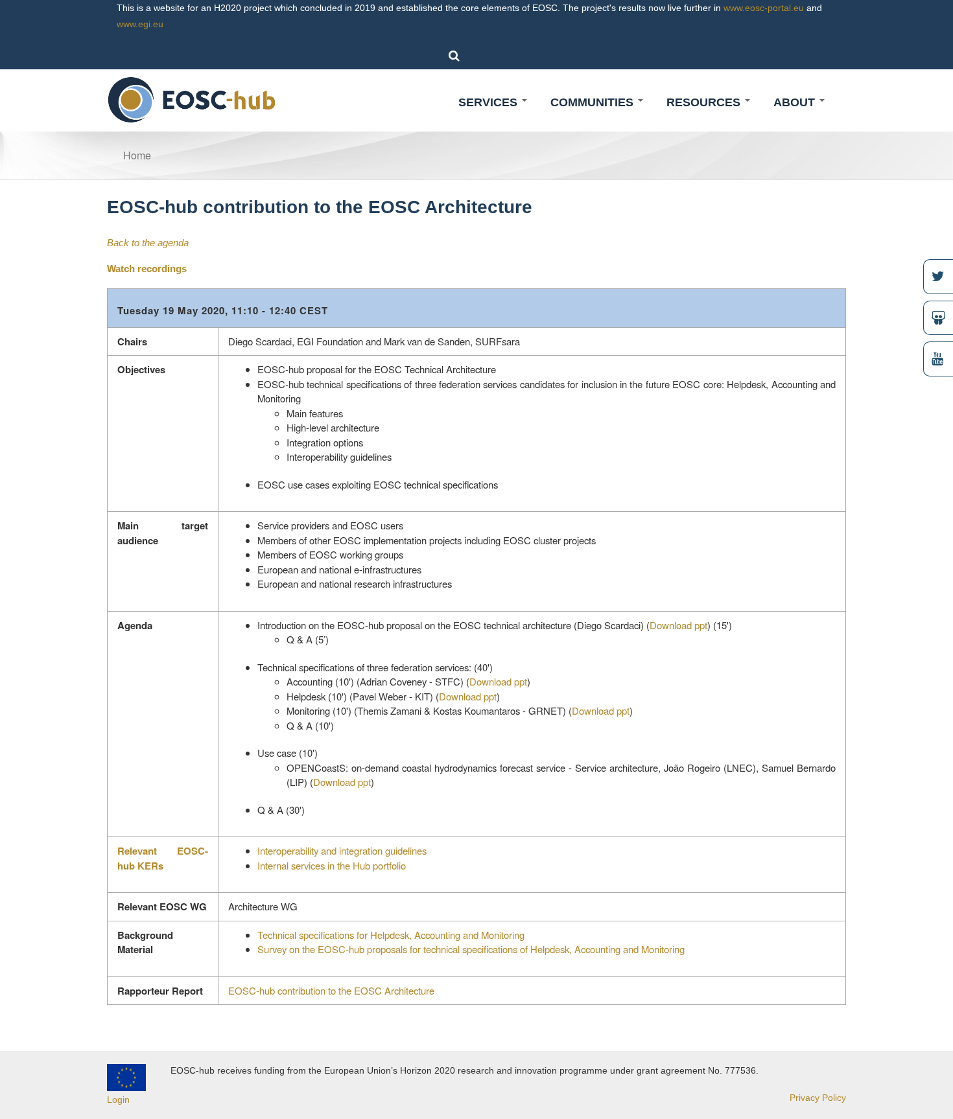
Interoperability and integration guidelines (342, 850)
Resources (705, 102)
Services (489, 102)
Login (118, 1099)
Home (137, 155)
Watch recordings (147, 268)
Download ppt (678, 625)
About (795, 102)
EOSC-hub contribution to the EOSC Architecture (331, 990)
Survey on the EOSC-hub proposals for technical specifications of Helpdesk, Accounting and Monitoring (471, 949)
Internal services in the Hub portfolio (331, 865)
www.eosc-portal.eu (764, 8)
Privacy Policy (818, 1097)
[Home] (192, 99)
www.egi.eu (140, 24)
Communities (593, 102)
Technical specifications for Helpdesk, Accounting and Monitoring (390, 934)
